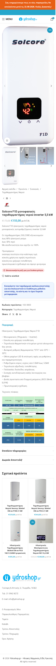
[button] (4, 86)
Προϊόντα (22, 189)
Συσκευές (34, 189)
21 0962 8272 (12, 593)
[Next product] (10, 198)
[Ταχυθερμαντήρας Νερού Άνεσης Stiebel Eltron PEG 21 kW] (41, 491)
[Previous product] (3, 198)
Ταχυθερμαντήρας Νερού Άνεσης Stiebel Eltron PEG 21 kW (41, 508)
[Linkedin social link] (20, 314)
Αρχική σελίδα (8, 189)
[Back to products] (7, 198)
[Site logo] (28, 19)
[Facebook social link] (10, 314)
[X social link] (13, 314)
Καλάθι (5, 624)
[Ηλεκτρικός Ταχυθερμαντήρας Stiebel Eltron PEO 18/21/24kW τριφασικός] (15, 531)
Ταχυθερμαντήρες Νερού (13, 192)
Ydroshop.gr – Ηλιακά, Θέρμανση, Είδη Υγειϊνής (31, 658)
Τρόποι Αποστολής (11, 629)
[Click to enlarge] (7, 140)
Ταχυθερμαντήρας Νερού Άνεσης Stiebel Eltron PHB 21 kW (15, 508)
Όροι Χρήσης (8, 639)
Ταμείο (5, 619)
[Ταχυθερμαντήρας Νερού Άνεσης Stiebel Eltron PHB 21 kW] (15, 491)
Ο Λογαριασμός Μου (11, 609)
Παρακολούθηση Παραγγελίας (15, 614)
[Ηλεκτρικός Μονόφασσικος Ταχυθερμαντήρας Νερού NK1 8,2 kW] (41, 531)
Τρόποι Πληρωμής (10, 634)
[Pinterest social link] (17, 314)
